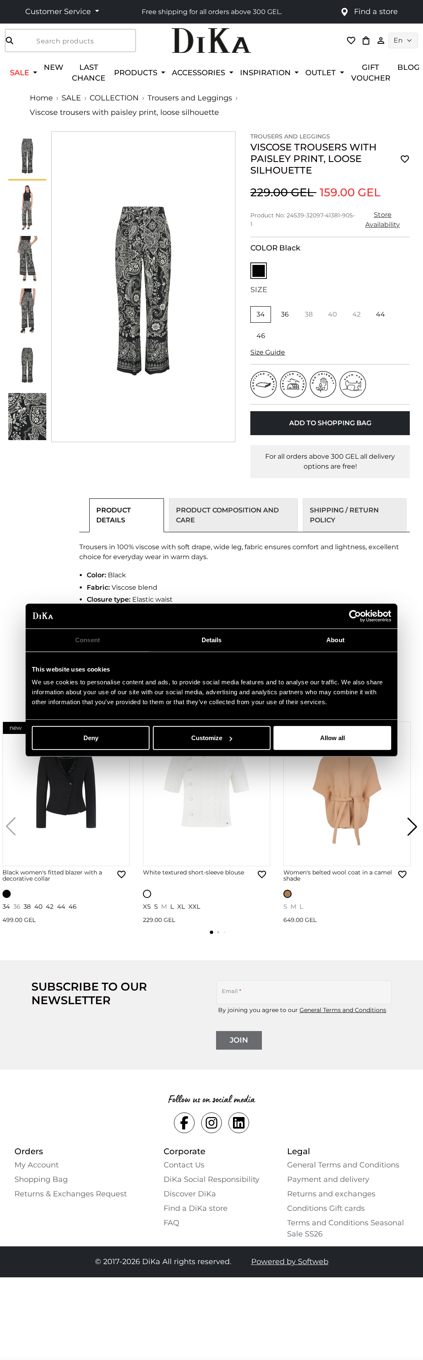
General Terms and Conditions (342, 1010)
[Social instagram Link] (211, 1122)
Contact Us (184, 1164)
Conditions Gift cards (326, 1208)
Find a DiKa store (196, 1208)
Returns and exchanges (331, 1193)
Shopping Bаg (41, 1179)
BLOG (408, 67)
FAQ (171, 1222)
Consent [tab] (87, 639)
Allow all (332, 737)
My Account (36, 1164)
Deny (90, 737)
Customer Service (59, 11)
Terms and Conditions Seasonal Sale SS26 (345, 1228)
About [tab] (335, 639)
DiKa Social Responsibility (211, 1179)
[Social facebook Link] (184, 1122)
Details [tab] (212, 639)
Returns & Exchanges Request (70, 1193)
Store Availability (382, 220)
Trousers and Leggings (189, 97)
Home (41, 97)
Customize (206, 737)
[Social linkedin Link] (238, 1122)
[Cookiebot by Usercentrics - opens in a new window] (355, 616)
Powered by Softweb (289, 1261)
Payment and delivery (328, 1179)
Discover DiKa (190, 1193)
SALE (71, 97)
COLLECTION (114, 97)
